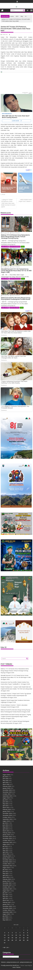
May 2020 (5, 920)
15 (23, 935)
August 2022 (6, 867)
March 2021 (6, 900)
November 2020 (7, 908)
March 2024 (6, 831)
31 (4, 942)
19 (12, 937)
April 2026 (5, 782)
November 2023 (7, 838)
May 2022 (5, 873)
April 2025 (5, 805)
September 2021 (7, 889)
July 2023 (5, 846)
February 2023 (7, 856)
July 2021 (5, 893)
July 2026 (5, 776)
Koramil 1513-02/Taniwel (15, 278)
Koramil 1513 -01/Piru (14, 307)
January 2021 (6, 904)
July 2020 (5, 916)
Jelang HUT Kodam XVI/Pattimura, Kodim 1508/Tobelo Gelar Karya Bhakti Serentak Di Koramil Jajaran (8, 203)
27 (16, 940)
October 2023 (7, 840)
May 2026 (5, 780)
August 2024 (6, 821)
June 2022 (5, 871)
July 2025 (5, 800)
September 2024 (7, 819)
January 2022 (6, 881)
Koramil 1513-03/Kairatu (15, 246)
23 (27, 937)
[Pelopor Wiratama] (2, 10)
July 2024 (5, 823)
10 (4, 935)
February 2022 (7, 879)
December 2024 (7, 813)
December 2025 (7, 790)
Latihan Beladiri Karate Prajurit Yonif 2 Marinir (25, 200)
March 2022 (6, 877)
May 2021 (5, 896)
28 (20, 940)
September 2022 (7, 865)
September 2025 (7, 796)
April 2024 (5, 829)
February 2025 (7, 809)
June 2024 (5, 825)
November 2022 (7, 862)
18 (8, 937)
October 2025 (7, 794)
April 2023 (5, 852)
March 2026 (6, 784)
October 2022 (7, 863)
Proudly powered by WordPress (10, 965)
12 (12, 935)
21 (20, 937)
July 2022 (5, 869)
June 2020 (5, 918)
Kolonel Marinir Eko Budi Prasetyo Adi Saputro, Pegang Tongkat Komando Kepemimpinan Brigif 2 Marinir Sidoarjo (16, 716)
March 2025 (6, 807)
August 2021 (6, 891)
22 (23, 937)
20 (16, 937)
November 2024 (7, 815)
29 (23, 940)
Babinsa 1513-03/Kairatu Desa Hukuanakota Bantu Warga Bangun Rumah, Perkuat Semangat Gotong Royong (15, 670)
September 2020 (7, 912)
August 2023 (6, 844)
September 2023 (7, 842)
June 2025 (5, 802)
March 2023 (6, 854)
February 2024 (7, 833)
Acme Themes (17, 967)
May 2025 (5, 803)
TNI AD (3, 194)
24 (4, 940)
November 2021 (7, 885)
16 (27, 935)
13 (16, 935)
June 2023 (5, 848)
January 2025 (6, 811)
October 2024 (7, 817)
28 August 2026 (5, 267)
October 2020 (7, 910)
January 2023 (6, 858)
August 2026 (6, 774)
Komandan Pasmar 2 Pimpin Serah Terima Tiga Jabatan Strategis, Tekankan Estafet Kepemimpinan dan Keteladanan (16, 695)
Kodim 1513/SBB (5, 246)
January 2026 (6, 788)
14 (20, 935)
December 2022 (7, 860)
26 (12, 940)
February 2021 (7, 902)
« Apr (4, 947)
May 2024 (5, 827)
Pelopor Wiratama (15, 233)
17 (4, 937)
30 (27, 940)
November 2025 (7, 792)
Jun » (8, 947)
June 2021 (5, 894)
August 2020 (6, 914)
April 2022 (5, 875)
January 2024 (6, 834)
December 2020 (7, 906)
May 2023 (5, 850)
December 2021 (7, 883)
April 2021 (5, 898)
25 (8, 940)
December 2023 (7, 836)
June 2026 (5, 778)
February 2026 (7, 786)
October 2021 (7, 887)
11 (8, 935)
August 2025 (6, 798)
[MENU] (31, 10)
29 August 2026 (5, 233)
